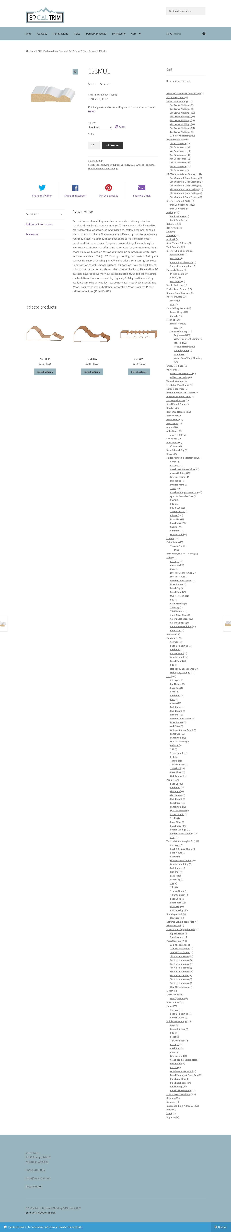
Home (33, 50)
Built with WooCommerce (40, 1212)
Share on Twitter (42, 195)
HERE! (78, 1227)
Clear (122, 126)
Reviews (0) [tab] (32, 234)
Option (92, 122)
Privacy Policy (33, 1186)
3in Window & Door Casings (82, 50)
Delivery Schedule (96, 33)
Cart (133, 33)
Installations (60, 33)
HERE (91, 111)
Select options (45, 371)
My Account (118, 33)
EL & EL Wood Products (142, 164)
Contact (42, 33)
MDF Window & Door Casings (52, 50)
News (77, 33)
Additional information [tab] (39, 224)
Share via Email (142, 195)
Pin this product (108, 195)
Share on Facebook (75, 195)
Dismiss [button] (222, 1227)
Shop (28, 33)
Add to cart (112, 145)
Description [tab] (32, 214)
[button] (75, 72)
